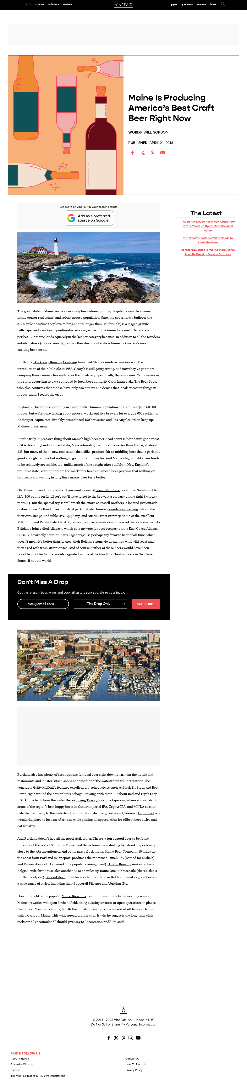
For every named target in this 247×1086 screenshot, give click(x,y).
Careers (15, 1070)
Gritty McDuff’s (44, 787)
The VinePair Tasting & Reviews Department (38, 1075)
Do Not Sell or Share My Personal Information (123, 1024)
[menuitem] (28, 5)
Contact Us (132, 1058)
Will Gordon (156, 132)
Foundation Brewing (122, 509)
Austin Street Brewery (104, 516)
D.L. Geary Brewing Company (55, 362)
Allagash (56, 528)
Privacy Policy (134, 1070)
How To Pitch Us (135, 1064)
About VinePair (20, 1058)
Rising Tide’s (85, 800)
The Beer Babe (145, 381)
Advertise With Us (22, 1064)
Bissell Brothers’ (108, 490)
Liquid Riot (146, 813)
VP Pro (173, 4)
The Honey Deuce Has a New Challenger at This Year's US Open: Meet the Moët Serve (208, 226)
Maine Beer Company (121, 851)
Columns (53, 4)
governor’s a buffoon (130, 317)
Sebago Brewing (84, 794)
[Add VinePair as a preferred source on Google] (89, 218)
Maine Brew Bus (74, 896)
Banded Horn (55, 877)
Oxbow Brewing (119, 864)
